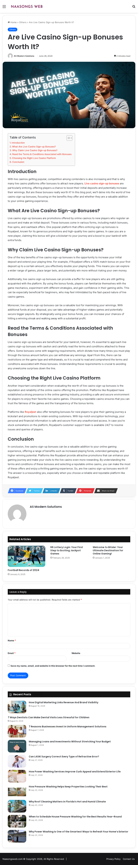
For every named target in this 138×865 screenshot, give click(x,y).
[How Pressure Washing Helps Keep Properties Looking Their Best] (17, 791)
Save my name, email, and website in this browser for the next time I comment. (53, 665)
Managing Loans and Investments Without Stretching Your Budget (70, 741)
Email (11, 653)
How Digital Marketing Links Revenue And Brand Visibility (63, 702)
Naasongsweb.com (13, 859)
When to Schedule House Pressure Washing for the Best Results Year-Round (75, 816)
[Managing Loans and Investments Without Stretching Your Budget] (17, 746)
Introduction (18, 142)
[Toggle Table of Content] (68, 138)
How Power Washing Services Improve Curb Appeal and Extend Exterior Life (75, 771)
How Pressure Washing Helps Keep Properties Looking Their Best (68, 786)
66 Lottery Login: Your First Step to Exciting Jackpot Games (66, 550)
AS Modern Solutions (24, 56)
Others (22, 22)
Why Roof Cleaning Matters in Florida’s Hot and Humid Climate (67, 801)
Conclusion (18, 162)
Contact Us (129, 859)
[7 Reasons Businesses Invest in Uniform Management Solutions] (17, 731)
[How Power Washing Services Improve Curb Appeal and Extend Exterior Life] (17, 776)
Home (13, 22)
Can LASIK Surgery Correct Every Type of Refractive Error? (64, 756)
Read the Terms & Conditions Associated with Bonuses (42, 154)
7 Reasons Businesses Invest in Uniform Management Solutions (67, 726)
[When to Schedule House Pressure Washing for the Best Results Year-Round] (17, 821)
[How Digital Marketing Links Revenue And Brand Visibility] (17, 707)
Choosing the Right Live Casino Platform (34, 158)
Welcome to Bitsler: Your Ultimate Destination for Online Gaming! (108, 550)
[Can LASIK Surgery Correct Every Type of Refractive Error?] (17, 761)
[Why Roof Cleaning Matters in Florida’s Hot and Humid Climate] (17, 806)
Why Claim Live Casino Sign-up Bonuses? (34, 150)
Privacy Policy (113, 859)
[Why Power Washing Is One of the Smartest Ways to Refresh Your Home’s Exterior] (17, 836)
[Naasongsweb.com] (27, 6)
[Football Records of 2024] (26, 556)
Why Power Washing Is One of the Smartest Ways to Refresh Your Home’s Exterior (78, 831)
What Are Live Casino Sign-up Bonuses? (34, 146)
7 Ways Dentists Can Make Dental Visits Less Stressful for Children (48, 717)
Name (12, 640)
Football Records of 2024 (23, 570)
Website (76, 653)
